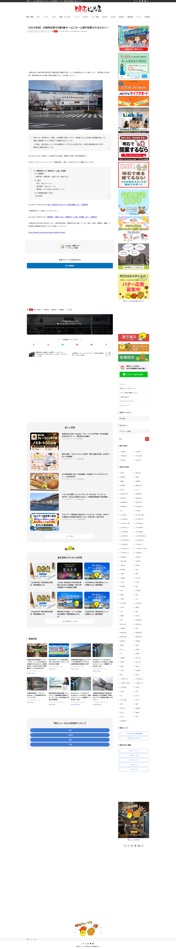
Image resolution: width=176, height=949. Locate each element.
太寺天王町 (139, 603)
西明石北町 (139, 637)
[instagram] (140, 1)
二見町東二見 (124, 679)
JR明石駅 (138, 451)
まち (55, 31)
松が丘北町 (123, 700)
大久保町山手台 (124, 548)
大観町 (122, 599)
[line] (142, 1)
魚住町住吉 (139, 498)
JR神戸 (39, 309)
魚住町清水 (123, 498)
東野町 (122, 662)
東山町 (137, 666)
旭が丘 (122, 490)
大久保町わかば (124, 552)
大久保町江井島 (140, 515)
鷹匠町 (137, 607)
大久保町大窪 (139, 519)
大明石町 (138, 511)
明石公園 (138, 473)
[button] (34, 344)
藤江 (121, 674)
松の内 (137, 700)
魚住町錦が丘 (139, 506)
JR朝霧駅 (122, 451)
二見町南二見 (139, 683)
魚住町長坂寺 (124, 502)
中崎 (137, 628)
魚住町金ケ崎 (124, 494)
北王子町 (138, 578)
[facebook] (134, 1)
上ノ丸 (137, 490)
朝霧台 (137, 477)
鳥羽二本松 (123, 624)
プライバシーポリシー (127, 401)
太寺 (137, 599)
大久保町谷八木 (124, 527)
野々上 (122, 649)
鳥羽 (121, 620)
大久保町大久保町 (125, 523)
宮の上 (122, 712)
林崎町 (137, 653)
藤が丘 (137, 674)
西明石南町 (123, 637)
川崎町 (122, 574)
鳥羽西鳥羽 (139, 620)
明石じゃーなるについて (128, 388)
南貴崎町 (138, 708)
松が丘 (137, 695)
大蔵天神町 (123, 557)
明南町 (137, 712)
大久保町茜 (123, 515)
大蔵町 (137, 565)
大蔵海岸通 (139, 552)
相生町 (122, 473)
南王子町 (122, 708)
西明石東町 (123, 632)
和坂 (137, 569)
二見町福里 (123, 687)
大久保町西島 (139, 527)
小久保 (122, 582)
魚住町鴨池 (139, 494)
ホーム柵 (69, 309)
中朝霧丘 (122, 628)
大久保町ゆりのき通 (141, 548)
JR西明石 (71, 266)
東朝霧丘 (122, 658)
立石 (121, 611)
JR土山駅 (138, 460)
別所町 (122, 691)
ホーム (122, 384)
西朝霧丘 (138, 641)
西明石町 (122, 641)
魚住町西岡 (123, 506)
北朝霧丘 (122, 578)
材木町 (137, 582)
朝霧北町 (122, 477)
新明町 (122, 595)
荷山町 (137, 645)
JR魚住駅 (122, 460)
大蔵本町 (138, 561)
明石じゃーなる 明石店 (133, 839)
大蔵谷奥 (122, 565)
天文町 (137, 616)
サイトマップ (124, 405)
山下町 (122, 717)
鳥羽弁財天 (139, 624)
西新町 (122, 645)
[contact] (145, 1)
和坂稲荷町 (123, 721)
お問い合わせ (124, 397)
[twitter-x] (137, 1)
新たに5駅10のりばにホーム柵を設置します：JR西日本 (68, 204)
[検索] (147, 1)
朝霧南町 (122, 485)
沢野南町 (138, 590)
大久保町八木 (139, 544)
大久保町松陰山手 (125, 540)
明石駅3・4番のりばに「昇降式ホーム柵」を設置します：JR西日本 (72, 217)
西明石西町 (139, 632)
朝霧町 (122, 481)
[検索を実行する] (147, 439)
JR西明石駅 (123, 456)
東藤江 (122, 666)
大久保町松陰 (124, 536)
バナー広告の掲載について (128, 393)
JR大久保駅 (139, 456)
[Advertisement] (70, 50)
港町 (137, 704)
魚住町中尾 (139, 502)
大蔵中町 (138, 557)
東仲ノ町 (138, 658)
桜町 (137, 586)
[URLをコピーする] (106, 344)
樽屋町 (122, 616)
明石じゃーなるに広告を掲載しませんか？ (133, 301)
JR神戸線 (46, 309)
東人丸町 (138, 662)
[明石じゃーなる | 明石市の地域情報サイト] (88, 9)
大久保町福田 (139, 532)
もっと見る (69, 536)
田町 (137, 611)
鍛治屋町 (122, 569)
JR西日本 (53, 309)
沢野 (121, 590)
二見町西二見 (139, 679)
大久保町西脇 (124, 532)
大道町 (122, 607)
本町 (137, 691)
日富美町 (138, 670)
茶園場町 (122, 586)
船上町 (137, 687)
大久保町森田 (124, 544)
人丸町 (122, 670)
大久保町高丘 (139, 523)
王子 (121, 511)
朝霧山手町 (139, 485)
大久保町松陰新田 (140, 536)
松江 (121, 695)
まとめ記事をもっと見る (70, 621)
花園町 (137, 649)
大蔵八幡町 (123, 561)
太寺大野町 (123, 603)
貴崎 (137, 574)
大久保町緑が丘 (140, 540)
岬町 (121, 704)
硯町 (137, 595)
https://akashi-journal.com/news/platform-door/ (47, 232)
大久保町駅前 (124, 519)
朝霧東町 (138, 481)
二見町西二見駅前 (125, 683)
